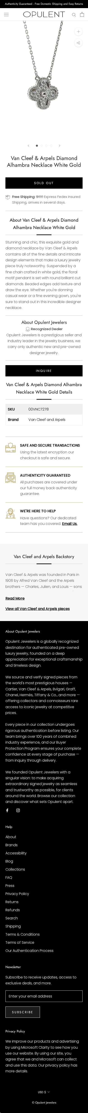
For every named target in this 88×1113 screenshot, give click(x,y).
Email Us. (69, 523)
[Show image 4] (51, 146)
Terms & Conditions (22, 934)
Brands (11, 845)
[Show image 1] (37, 146)
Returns (12, 901)
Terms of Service (19, 942)
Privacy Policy (17, 893)
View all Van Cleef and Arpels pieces (37, 608)
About (10, 836)
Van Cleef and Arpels (46, 419)
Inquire (44, 371)
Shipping (13, 926)
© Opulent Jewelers (44, 1102)
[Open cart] (82, 14)
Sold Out (44, 183)
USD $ (42, 1092)
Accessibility (16, 853)
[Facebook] (7, 810)
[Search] (74, 14)
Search (11, 918)
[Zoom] (78, 31)
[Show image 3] (46, 146)
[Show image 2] (42, 146)
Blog (9, 861)
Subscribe (22, 1012)
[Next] (59, 146)
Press (9, 885)
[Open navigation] (6, 14)
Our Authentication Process (29, 950)
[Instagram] (18, 810)
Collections (15, 869)
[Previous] (28, 146)
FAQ (8, 877)
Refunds (12, 910)
